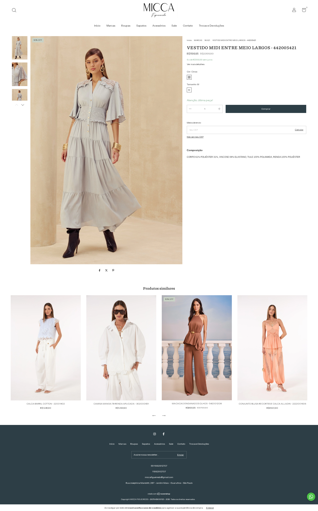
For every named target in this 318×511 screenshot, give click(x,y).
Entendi (210, 507)
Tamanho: (193, 84)
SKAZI (207, 40)
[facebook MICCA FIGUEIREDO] (163, 433)
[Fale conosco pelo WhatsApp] (311, 497)
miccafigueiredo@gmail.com (159, 477)
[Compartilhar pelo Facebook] (99, 270)
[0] (302, 11)
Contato (188, 25)
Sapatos (141, 25)
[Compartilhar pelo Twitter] (106, 270)
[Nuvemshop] (159, 494)
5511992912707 (159, 465)
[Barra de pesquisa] (15, 10)
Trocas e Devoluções (211, 25)
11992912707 (159, 471)
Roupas (125, 25)
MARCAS (198, 40)
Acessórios (158, 25)
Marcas (111, 25)
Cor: (192, 71)
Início (97, 25)
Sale (174, 25)
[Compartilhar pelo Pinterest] (113, 270)
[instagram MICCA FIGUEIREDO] (154, 433)
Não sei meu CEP (195, 136)
